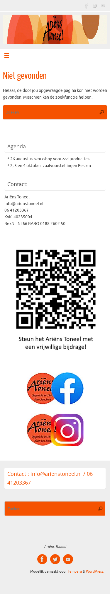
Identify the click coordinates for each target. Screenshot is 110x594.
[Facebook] (86, 5)
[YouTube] (103, 5)
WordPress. (95, 571)
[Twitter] (95, 5)
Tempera (75, 571)
